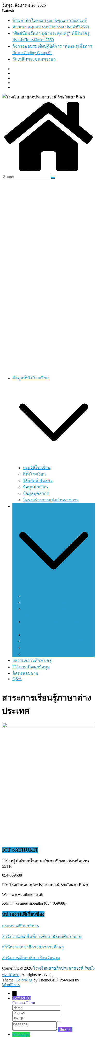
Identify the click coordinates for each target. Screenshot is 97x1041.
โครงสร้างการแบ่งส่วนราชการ (51, 500)
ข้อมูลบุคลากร (36, 493)
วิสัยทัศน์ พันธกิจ (38, 480)
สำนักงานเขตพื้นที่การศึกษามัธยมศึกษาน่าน (41, 936)
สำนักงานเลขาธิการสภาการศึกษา (33, 947)
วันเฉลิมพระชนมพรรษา (34, 59)
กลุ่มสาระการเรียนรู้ (30, 506)
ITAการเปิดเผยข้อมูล (31, 667)
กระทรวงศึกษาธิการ (20, 926)
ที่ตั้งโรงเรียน (34, 474)
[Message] (35, 1029)
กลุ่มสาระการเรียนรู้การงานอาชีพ (53, 641)
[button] (53, 462)
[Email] (36, 1018)
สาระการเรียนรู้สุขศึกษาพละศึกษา (54, 634)
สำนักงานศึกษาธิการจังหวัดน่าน (31, 957)
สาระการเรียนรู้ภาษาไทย (45, 596)
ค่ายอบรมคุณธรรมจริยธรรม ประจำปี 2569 (50, 27)
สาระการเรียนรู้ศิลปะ (42, 647)
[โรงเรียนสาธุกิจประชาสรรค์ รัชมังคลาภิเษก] (48, 171)
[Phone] (36, 1013)
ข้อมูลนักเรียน (35, 487)
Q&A (17, 679)
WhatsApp (21, 1034)
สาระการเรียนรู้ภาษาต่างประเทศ (52, 654)
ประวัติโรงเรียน (36, 467)
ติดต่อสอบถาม (25, 673)
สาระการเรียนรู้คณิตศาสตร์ (47, 602)
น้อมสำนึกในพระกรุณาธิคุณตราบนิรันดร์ (49, 20)
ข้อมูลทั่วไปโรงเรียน (30, 378)
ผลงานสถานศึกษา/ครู (31, 660)
